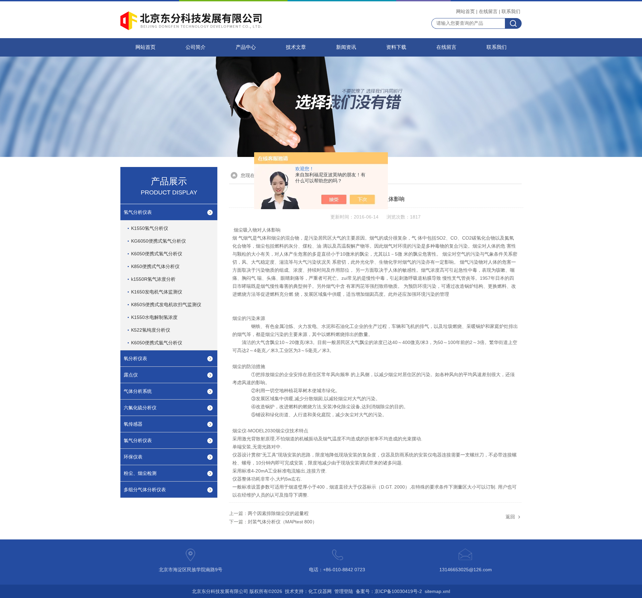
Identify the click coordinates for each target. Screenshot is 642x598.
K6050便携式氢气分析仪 (156, 253)
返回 (510, 516)
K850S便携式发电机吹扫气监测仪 (166, 304)
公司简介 (196, 47)
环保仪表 (133, 456)
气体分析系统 (138, 391)
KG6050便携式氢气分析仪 (158, 241)
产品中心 (246, 47)
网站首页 (465, 11)
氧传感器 (133, 424)
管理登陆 (343, 591)
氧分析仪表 (135, 358)
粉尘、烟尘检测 (140, 473)
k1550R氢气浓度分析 (153, 279)
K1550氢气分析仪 (149, 228)
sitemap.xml (437, 591)
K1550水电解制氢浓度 (154, 317)
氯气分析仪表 (138, 440)
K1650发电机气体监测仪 (156, 291)
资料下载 (396, 47)
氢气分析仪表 (138, 212)
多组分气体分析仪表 (145, 489)
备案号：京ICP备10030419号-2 (389, 591)
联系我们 (511, 11)
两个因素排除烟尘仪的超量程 (278, 513)
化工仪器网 (320, 591)
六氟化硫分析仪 (140, 407)
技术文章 (296, 47)
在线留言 (488, 11)
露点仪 (131, 374)
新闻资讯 (346, 47)
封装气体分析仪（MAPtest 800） (282, 521)
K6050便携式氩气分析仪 (156, 342)
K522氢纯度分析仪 (150, 330)
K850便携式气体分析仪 (155, 266)
